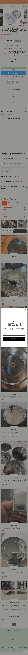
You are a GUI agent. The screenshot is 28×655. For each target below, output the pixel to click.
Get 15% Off (14, 339)
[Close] (25, 309)
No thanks (14, 312)
